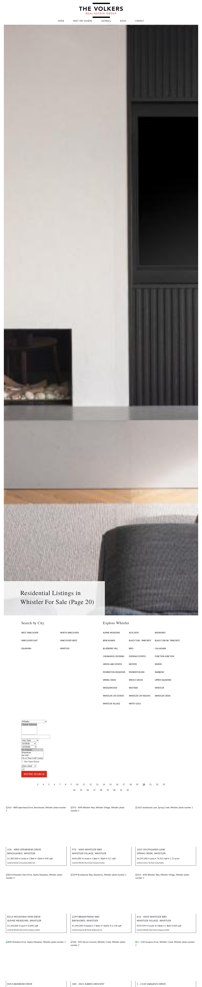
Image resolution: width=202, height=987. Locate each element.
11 (84, 785)
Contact (139, 21)
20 (144, 785)
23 (164, 785)
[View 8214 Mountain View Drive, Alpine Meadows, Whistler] (36, 893)
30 (114, 790)
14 (104, 785)
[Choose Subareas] (29, 724)
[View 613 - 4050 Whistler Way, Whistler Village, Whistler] (165, 893)
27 (94, 790)
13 (97, 785)
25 (81, 790)
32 (128, 790)
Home (61, 21)
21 (150, 785)
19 (137, 785)
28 (101, 790)
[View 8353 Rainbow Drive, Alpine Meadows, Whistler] (36, 961)
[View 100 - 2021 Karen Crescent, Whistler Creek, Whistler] (101, 961)
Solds (123, 21)
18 (130, 785)
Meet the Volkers (82, 21)
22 (157, 785)
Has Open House (31, 761)
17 (124, 785)
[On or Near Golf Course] (32, 758)
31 (121, 790)
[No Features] (32, 750)
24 (74, 790)
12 (90, 785)
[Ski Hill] (32, 755)
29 (108, 790)
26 (88, 790)
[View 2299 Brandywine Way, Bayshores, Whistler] (101, 893)
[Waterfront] (32, 752)
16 (117, 785)
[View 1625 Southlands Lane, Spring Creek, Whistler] (165, 826)
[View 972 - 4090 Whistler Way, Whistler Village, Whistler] (101, 826)
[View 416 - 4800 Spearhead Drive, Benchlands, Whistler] (36, 826)
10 (77, 785)
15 (110, 785)
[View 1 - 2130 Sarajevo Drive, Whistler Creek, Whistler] (165, 961)
